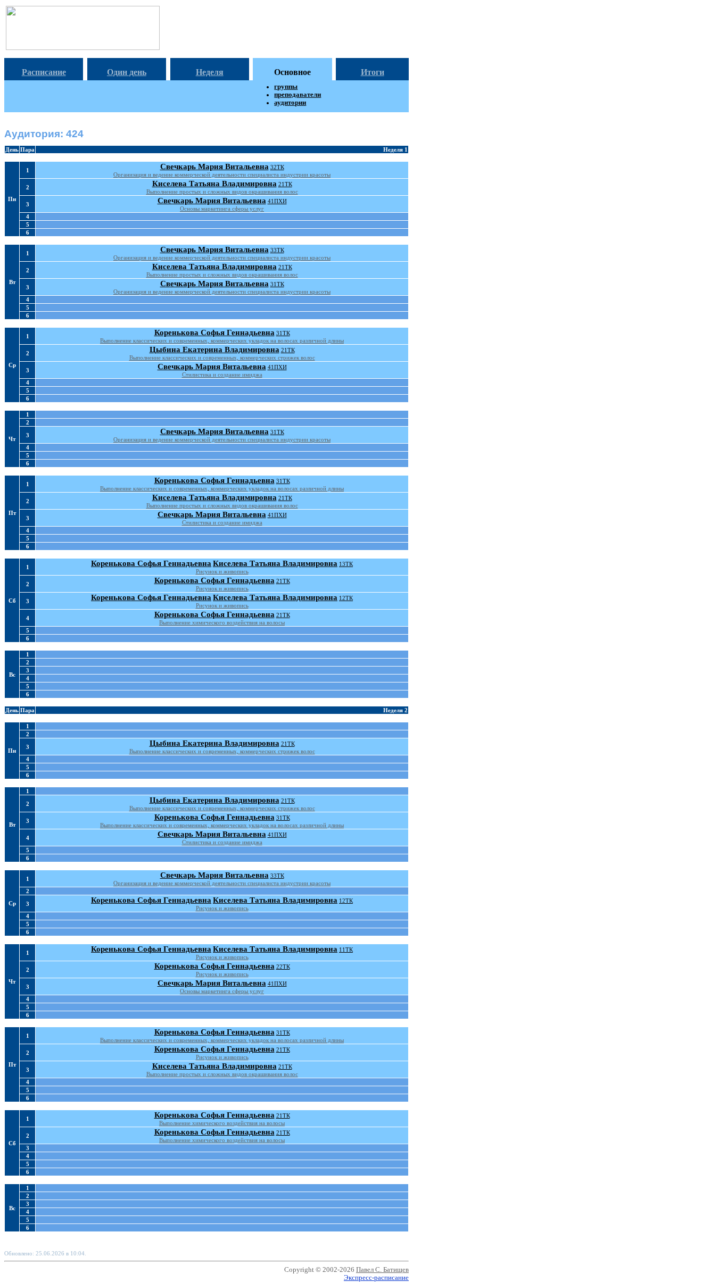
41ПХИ (277, 201)
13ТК (346, 564)
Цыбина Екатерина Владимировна (214, 349)
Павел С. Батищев (382, 1269)
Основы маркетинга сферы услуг (222, 208)
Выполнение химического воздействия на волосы (222, 622)
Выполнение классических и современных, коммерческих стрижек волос (222, 357)
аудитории (290, 102)
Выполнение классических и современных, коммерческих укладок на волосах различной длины (222, 340)
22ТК (283, 966)
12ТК (346, 598)
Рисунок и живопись (222, 571)
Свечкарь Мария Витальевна (214, 166)
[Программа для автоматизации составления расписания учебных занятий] (83, 47)
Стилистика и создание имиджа (222, 374)
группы (286, 86)
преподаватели (297, 94)
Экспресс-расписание (376, 1277)
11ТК (346, 949)
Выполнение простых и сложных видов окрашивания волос (222, 191)
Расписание (44, 72)
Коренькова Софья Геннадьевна (214, 332)
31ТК (277, 284)
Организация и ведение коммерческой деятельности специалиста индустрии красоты (222, 174)
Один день (126, 72)
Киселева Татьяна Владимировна (214, 183)
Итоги (372, 72)
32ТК (277, 167)
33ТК (277, 250)
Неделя (210, 72)
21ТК (285, 184)
